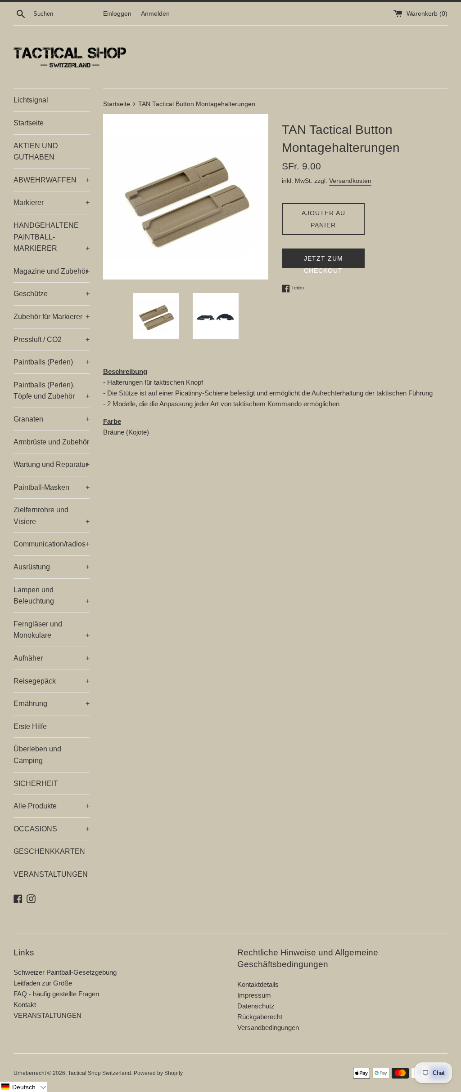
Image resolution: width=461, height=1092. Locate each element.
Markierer (52, 202)
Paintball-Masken (52, 487)
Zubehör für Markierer (52, 316)
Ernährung (52, 703)
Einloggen (117, 13)
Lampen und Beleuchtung (52, 595)
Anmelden (155, 13)
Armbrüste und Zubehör (52, 442)
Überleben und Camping (37, 754)
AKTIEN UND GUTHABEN (36, 151)
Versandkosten (350, 180)
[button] (23, 1087)
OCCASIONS (52, 829)
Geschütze (52, 293)
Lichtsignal (31, 100)
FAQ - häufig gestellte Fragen (56, 994)
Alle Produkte (52, 806)
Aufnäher (52, 658)
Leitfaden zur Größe (43, 983)
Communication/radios (52, 544)
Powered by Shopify (158, 1073)
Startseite (29, 123)
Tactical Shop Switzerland (99, 1073)
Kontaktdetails (258, 984)
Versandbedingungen (268, 1027)
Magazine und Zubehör (52, 271)
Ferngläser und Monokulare (52, 629)
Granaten (52, 419)
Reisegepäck (52, 681)
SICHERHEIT (36, 783)
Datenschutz (256, 1006)
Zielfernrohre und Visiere (52, 515)
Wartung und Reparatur (52, 464)
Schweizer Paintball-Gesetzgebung (65, 972)
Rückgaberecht (259, 1017)
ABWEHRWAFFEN (52, 180)
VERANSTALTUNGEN (51, 874)
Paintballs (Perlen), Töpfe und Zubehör (52, 390)
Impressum (254, 995)
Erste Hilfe (30, 726)
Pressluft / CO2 (52, 339)
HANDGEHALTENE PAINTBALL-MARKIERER (52, 237)
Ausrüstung (52, 567)
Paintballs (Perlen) (52, 362)
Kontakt (25, 1004)
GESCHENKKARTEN (49, 851)
